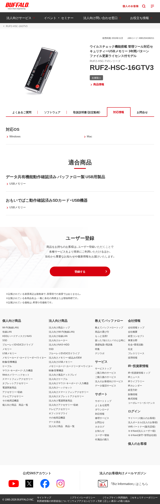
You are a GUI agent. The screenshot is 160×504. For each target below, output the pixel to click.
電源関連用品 (9, 387)
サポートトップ (103, 401)
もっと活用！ (101, 336)
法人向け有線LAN (58, 336)
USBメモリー (9, 353)
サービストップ (103, 368)
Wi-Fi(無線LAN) (10, 327)
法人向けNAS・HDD (59, 344)
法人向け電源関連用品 (60, 400)
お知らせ (99, 430)
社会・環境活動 (135, 344)
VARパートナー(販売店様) (141, 426)
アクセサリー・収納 (12, 392)
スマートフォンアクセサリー (17, 379)
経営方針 (132, 390)
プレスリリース (136, 353)
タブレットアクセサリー (15, 383)
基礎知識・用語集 (104, 344)
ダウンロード (102, 409)
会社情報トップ (136, 327)
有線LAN (7, 331)
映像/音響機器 (9, 362)
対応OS (12, 129)
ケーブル (7, 366)
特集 (97, 349)
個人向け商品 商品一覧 (15, 404)
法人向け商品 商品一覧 (62, 426)
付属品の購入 (102, 439)
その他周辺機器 (10, 400)
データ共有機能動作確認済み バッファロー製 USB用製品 (55, 176)
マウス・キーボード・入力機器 (17, 370)
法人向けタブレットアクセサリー (66, 396)
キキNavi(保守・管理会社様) (142, 435)
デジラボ (99, 353)
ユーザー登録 (102, 435)
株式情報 (132, 398)
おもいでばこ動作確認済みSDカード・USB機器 (47, 200)
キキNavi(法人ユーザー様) (142, 430)
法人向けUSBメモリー (60, 362)
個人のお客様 (137, 443)
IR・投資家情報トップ (139, 372)
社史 (130, 349)
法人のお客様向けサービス (109, 381)
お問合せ (99, 422)
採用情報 (132, 357)
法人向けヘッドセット (60, 387)
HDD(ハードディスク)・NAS (17, 336)
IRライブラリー (136, 381)
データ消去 (54, 422)
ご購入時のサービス (105, 372)
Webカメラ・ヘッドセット (15, 374)
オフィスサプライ (58, 413)
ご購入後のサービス (105, 377)
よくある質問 (102, 405)
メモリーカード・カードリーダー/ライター (24, 357)
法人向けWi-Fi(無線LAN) (62, 331)
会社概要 (132, 331)
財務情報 (132, 394)
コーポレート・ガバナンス (141, 403)
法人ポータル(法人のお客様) (143, 422)
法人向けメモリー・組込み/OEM (65, 357)
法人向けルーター (58, 340)
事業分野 (132, 340)
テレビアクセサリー (12, 396)
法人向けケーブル (58, 379)
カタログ (99, 426)
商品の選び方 (102, 331)
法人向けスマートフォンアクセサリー (69, 392)
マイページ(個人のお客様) (141, 418)
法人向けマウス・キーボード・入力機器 (69, 383)
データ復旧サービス (105, 385)
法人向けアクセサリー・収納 (63, 404)
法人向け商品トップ (59, 327)
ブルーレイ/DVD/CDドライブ (17, 344)
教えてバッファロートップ (109, 327)
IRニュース (134, 377)
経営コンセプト (136, 336)
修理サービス (102, 418)
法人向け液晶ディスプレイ (63, 374)
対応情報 (99, 413)
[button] (80, 271)
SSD (4, 340)
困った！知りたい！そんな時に (110, 340)
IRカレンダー (135, 385)
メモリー (7, 349)
